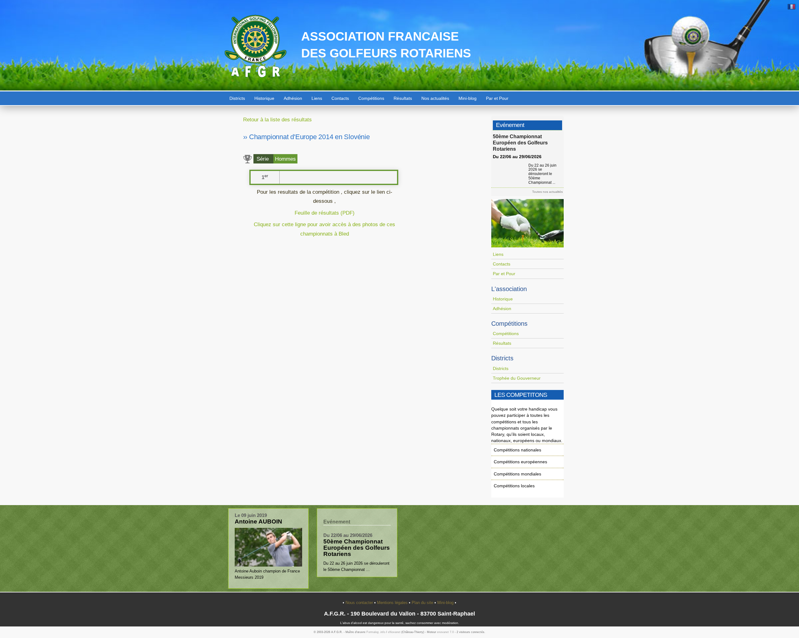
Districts (237, 98)
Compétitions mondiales (517, 473)
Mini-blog (467, 98)
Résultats (403, 98)
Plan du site (423, 602)
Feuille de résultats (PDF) (325, 213)
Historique (264, 98)
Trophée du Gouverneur (517, 378)
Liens (316, 98)
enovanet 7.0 (445, 632)
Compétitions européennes (520, 461)
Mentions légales (393, 602)
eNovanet (394, 632)
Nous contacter (360, 602)
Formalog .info (375, 632)
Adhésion (293, 98)
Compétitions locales (514, 485)
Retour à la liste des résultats (277, 119)
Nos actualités (435, 98)
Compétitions (371, 98)
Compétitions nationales (517, 449)
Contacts (340, 98)
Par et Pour (497, 98)
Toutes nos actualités (547, 191)
